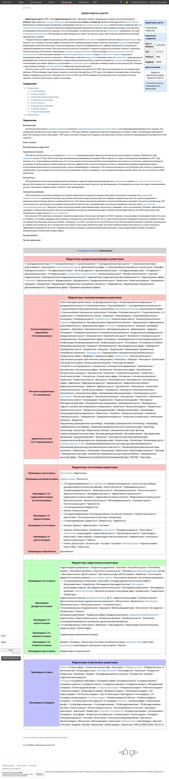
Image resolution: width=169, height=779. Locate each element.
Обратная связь (8, 766)
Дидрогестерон (67, 479)
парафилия (145, 195)
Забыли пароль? (16, 653)
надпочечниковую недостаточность (77, 54)
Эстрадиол (65, 681)
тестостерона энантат (102, 577)
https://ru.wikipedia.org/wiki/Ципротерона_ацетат (49, 737)
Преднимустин (94, 352)
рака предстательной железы (147, 181)
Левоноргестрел (131, 543)
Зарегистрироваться (11, 658)
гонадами (118, 60)
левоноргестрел (133, 642)
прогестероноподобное (80, 63)
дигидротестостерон (96, 598)
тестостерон (121, 57)
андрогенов (90, 57)
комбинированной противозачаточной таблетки (98, 129)
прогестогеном (132, 22)
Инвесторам (21, 766)
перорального (113, 31)
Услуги (51, 2)
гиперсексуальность (32, 198)
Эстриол (123, 701)
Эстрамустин (117, 711)
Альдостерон (74, 274)
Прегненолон (122, 356)
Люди (21, 2)
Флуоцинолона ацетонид (72, 443)
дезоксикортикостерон (68, 267)
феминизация (130, 40)
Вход (152, 2)
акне (85, 25)
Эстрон (63, 667)
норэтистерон (66, 645)
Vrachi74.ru (7, 2)
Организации (36, 2)
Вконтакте (33, 766)
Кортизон (30, 280)
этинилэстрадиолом (55, 22)
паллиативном (120, 181)
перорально (28, 158)
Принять (40, 774)
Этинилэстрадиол (96, 697)
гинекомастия (91, 40)
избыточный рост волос (98, 25)
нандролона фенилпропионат (143, 615)
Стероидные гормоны (88, 250)
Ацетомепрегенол (98, 483)
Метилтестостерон (84, 591)
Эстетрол (104, 711)
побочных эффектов (59, 213)
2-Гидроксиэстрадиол (108, 687)
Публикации (66, 2)
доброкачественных (116, 51)
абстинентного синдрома (111, 54)
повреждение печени (82, 51)
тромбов (68, 51)
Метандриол (138, 584)
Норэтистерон (70, 533)
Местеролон (151, 601)
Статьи (28, 8)
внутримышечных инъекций (35, 34)
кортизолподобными (55, 66)
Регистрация (161, 2)
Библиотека (84, 2)
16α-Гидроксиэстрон (107, 670)
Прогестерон (66, 473)
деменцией (41, 207)
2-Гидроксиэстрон (133, 667)
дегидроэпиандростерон (146, 571)
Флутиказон (66, 396)
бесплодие (123, 43)
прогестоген (71, 155)
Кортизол (64, 322)
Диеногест (110, 530)
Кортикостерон (89, 274)
